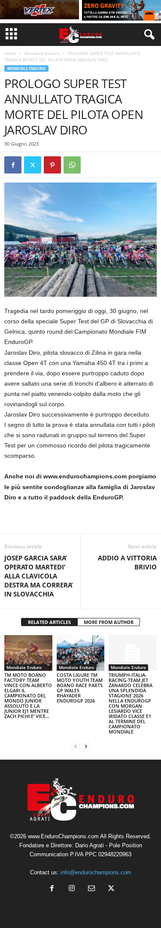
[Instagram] (72, 889)
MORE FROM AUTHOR (109, 622)
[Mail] (91, 889)
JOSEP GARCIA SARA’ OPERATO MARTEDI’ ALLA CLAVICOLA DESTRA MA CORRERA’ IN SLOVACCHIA (38, 576)
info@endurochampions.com (96, 872)
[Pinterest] (52, 164)
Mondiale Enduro (42, 53)
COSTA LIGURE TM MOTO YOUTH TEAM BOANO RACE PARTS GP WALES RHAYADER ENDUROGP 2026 (80, 688)
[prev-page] (75, 746)
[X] (32, 164)
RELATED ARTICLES (49, 622)
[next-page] (86, 746)
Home (10, 53)
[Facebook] (12, 164)
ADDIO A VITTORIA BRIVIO (127, 562)
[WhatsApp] (72, 164)
